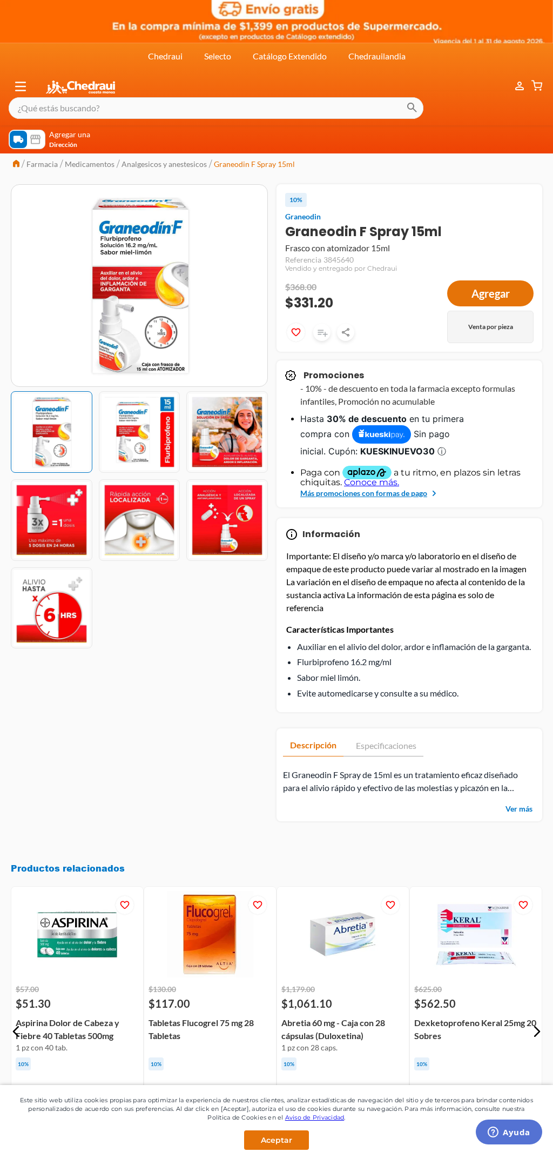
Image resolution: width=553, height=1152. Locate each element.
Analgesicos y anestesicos (164, 164)
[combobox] (216, 108)
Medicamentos (89, 164)
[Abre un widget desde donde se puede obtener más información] (509, 1133)
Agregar (490, 293)
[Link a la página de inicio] (16, 164)
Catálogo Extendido (290, 56)
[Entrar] (514, 86)
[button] (20, 86)
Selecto (217, 56)
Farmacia (42, 164)
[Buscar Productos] (412, 108)
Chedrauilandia (377, 56)
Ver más (518, 808)
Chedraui (165, 56)
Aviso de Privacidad (315, 1117)
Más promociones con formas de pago (363, 493)
